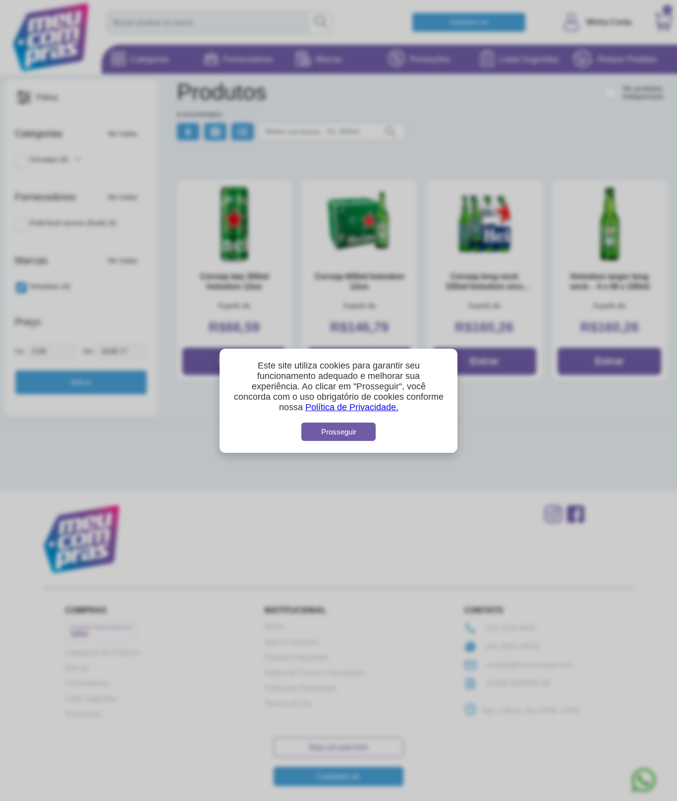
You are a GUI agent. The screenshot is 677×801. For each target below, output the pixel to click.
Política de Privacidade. (351, 407)
